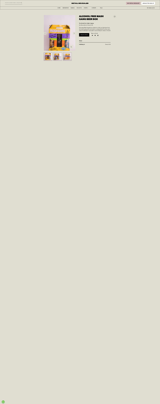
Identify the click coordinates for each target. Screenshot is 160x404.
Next (74, 33)
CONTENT (94, 7)
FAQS (101, 7)
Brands (72, 7)
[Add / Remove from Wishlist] (114, 16)
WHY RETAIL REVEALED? (133, 3)
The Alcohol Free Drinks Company (86, 23)
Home (59, 7)
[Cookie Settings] (3, 401)
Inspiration (65, 7)
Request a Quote (84, 34)
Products (79, 7)
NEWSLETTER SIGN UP (148, 3)
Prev (45, 33)
